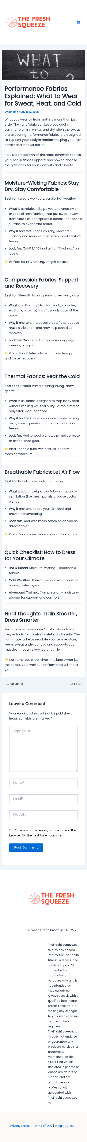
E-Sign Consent (66, 1126)
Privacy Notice (20, 1126)
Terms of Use (43, 1126)
